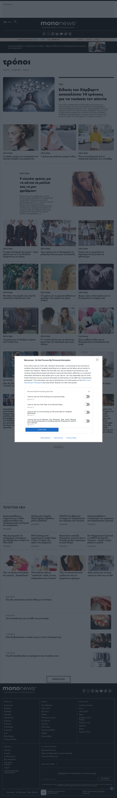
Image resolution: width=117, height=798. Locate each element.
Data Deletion (46, 438)
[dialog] (58, 399)
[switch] (87, 396)
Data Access (58, 438)
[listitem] (58, 391)
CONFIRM (42, 430)
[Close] (98, 360)
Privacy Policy (71, 438)
